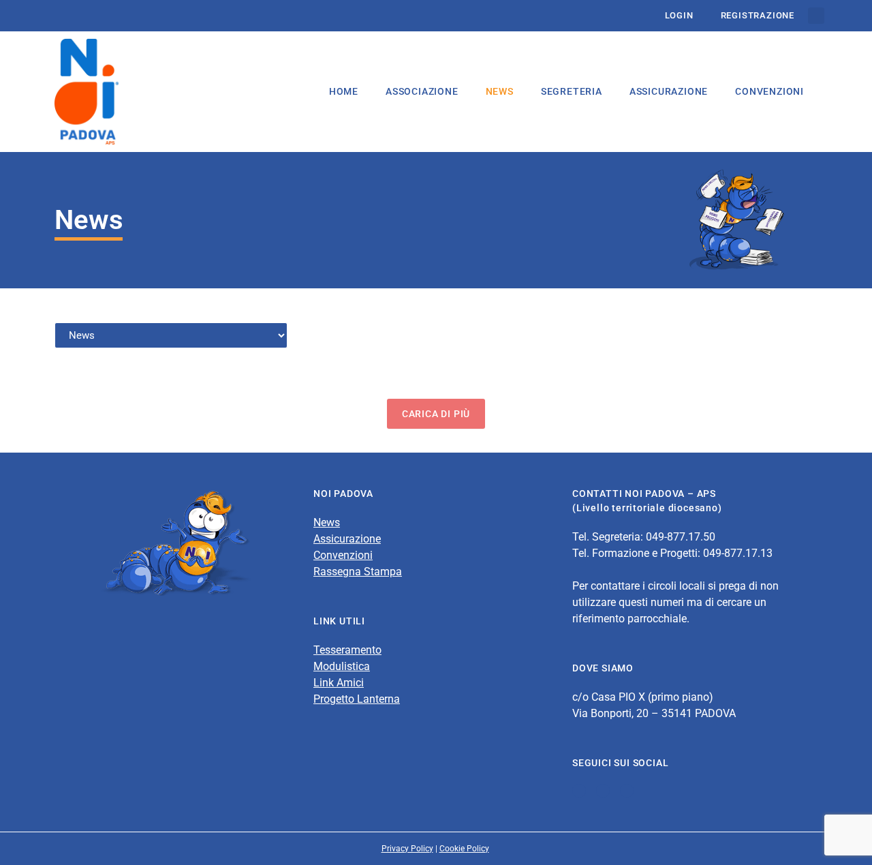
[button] (816, 15)
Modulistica (341, 666)
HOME (343, 91)
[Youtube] (603, 791)
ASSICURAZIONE (668, 91)
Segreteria (571, 91)
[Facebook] (579, 791)
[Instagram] (627, 791)
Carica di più (436, 413)
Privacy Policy (407, 848)
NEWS (500, 91)
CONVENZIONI (769, 91)
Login (679, 15)
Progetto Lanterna (356, 699)
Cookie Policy (464, 848)
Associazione (422, 91)
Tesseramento (347, 649)
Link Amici (338, 682)
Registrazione (757, 15)
